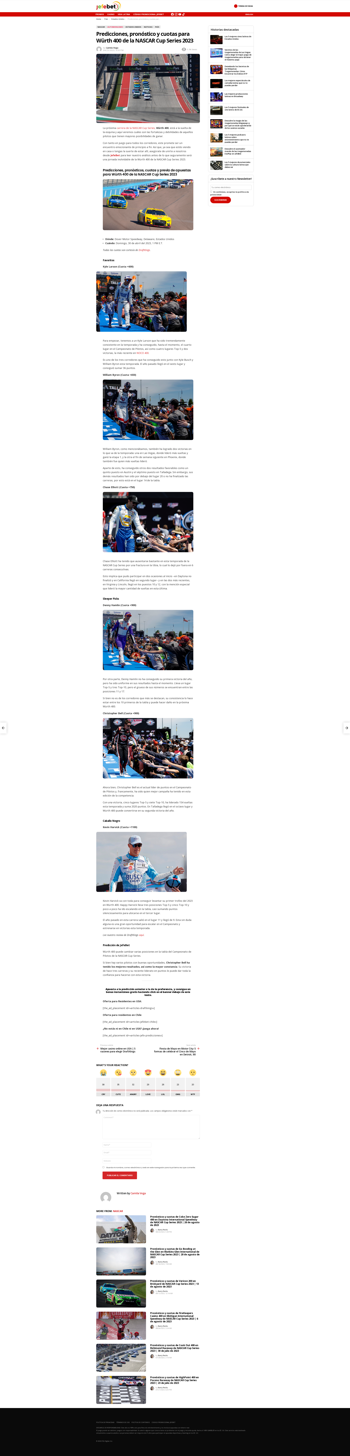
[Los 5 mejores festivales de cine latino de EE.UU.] (216, 110)
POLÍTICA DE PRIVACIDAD (105, 1422)
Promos (100, 14)
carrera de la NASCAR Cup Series (136, 128)
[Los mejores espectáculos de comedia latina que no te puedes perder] (216, 83)
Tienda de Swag (245, 6)
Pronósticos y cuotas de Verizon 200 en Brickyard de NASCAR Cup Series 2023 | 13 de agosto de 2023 (174, 1283)
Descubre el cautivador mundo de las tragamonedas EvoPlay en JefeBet (238, 151)
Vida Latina (124, 14)
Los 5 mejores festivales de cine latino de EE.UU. (237, 108)
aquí (141, 935)
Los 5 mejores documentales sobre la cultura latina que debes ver (237, 164)
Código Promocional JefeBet (148, 14)
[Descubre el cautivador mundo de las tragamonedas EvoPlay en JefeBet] (216, 152)
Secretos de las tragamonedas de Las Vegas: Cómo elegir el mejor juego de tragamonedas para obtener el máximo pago (238, 55)
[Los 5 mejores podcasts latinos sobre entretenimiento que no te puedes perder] (216, 137)
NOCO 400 (143, 353)
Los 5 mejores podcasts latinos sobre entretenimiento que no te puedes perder (237, 138)
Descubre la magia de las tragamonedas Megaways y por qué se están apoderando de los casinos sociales (238, 124)
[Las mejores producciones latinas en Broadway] (216, 97)
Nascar (118, 1211)
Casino (110, 14)
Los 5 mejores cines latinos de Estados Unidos (238, 37)
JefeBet (115, 155)
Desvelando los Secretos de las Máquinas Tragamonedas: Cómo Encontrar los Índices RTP (237, 70)
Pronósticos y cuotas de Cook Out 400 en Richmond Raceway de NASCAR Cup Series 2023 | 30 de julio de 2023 (174, 1348)
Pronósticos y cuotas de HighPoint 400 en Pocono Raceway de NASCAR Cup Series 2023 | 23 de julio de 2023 (174, 1380)
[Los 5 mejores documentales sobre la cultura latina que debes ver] (216, 165)
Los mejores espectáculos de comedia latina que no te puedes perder (237, 83)
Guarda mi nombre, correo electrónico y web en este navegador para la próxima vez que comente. (151, 1167)
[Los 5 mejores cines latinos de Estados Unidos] (216, 39)
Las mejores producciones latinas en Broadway (236, 95)
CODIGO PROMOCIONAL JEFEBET (163, 1422)
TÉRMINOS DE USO (123, 1422)
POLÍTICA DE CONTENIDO (141, 1422)
